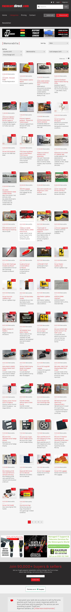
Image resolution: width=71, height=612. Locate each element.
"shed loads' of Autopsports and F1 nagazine (42, 229)
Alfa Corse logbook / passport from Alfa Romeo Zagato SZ (8, 118)
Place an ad (63, 15)
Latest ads (49, 15)
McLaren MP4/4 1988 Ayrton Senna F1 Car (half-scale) (60, 331)
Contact (32, 15)
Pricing (24, 15)
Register (65, 2)
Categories (14, 15)
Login (58, 2)
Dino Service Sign (25, 505)
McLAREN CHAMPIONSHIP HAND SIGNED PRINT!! (9, 191)
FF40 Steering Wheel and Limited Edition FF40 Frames (26, 153)
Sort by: (43, 43)
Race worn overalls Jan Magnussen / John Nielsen (44, 190)
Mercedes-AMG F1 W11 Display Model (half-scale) (61, 368)
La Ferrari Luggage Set (61, 228)
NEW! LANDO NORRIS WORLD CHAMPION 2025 (43, 82)
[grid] (68, 58)
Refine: (4, 49)
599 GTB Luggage (25, 189)
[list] (66, 58)
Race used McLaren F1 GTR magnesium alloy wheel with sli (44, 438)
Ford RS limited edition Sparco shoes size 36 (26, 402)
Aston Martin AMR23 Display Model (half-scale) (8, 368)
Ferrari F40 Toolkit (8, 505)
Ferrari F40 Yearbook (8, 151)
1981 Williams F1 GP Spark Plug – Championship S (60, 402)
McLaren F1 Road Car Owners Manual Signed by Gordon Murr (61, 438)
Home (4, 15)
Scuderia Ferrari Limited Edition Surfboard (25, 266)
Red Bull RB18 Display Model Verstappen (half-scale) (26, 368)
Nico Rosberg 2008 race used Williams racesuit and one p (8, 472)
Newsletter (6, 23)
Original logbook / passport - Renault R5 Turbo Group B (26, 120)
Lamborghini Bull (42, 264)
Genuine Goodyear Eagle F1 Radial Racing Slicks (61, 81)
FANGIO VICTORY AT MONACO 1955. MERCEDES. (43, 154)
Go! (66, 7)
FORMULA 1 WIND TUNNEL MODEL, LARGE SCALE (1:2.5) (26, 229)
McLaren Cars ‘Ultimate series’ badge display (9, 438)
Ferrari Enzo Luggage (43, 471)
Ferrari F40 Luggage (60, 471)
